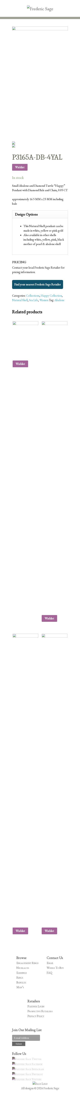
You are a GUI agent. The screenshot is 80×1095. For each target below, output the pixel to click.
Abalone (59, 300)
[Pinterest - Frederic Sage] (28, 1074)
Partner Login (36, 1006)
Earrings (21, 973)
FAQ (49, 973)
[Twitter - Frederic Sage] (27, 1059)
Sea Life (33, 300)
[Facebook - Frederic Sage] (28, 1064)
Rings (19, 978)
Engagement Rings (27, 963)
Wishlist (20, 167)
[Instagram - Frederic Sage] (28, 1069)
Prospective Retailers (40, 1011)
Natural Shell (20, 300)
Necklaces (22, 968)
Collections (32, 296)
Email (50, 963)
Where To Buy (55, 968)
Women (43, 300)
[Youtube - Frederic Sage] (27, 1079)
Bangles (21, 982)
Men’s (20, 987)
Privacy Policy (36, 1016)
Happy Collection (51, 296)
